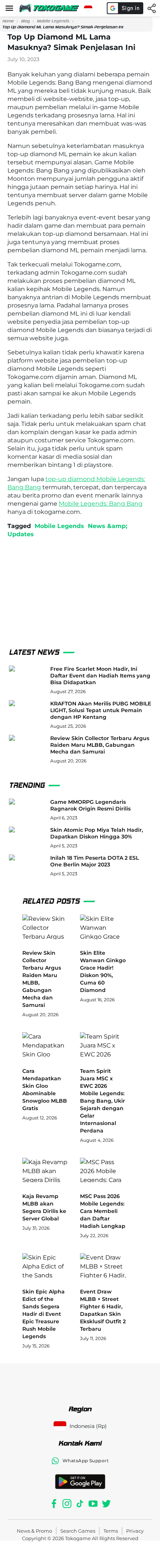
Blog (25, 21)
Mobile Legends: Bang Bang (101, 503)
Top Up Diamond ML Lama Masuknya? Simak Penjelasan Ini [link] (62, 27)
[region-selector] (88, 8)
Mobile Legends (53, 21)
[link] (8, 21)
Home (8, 21)
